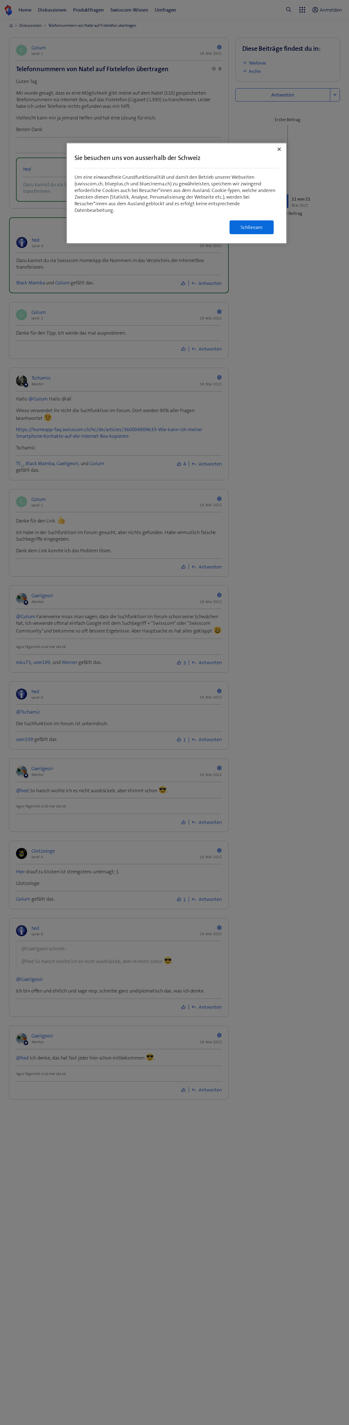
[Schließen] (279, 149)
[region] (176, 193)
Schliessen (251, 227)
